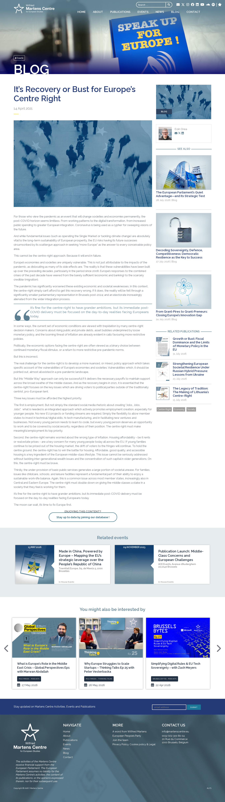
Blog (175, 11)
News (160, 11)
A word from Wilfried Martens (129, 731)
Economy (179, 409)
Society (191, 409)
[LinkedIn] (197, 5)
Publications (120, 11)
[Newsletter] (178, 5)
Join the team (120, 740)
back (20, 58)
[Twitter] (183, 5)
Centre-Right (164, 409)
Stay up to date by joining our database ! (82, 517)
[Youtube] (202, 5)
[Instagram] (187, 5)
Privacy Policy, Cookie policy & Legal (133, 744)
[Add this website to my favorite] (220, 5)
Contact (193, 11)
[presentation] (6, 648)
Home (81, 11)
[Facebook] (192, 5)
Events (143, 11)
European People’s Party (126, 735)
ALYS (209, 788)
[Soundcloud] (208, 5)
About (98, 11)
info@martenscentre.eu (175, 731)
